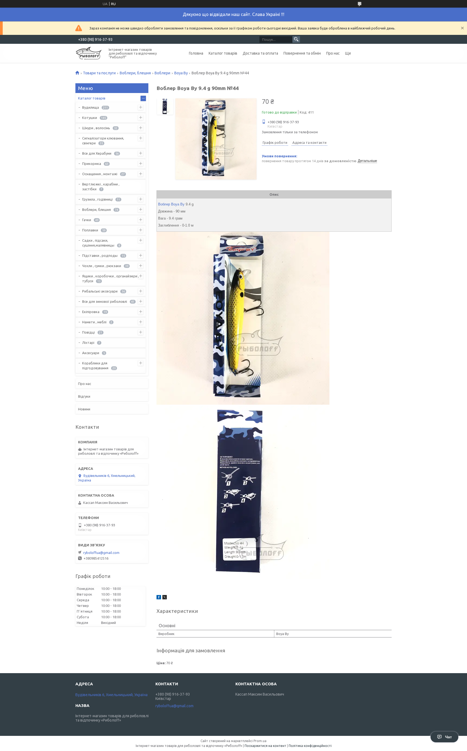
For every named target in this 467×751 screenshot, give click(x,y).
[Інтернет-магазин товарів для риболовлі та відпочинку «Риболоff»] (88, 53)
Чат (448, 737)
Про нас (333, 53)
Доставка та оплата (260, 53)
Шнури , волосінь (96, 128)
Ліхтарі (88, 342)
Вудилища (90, 107)
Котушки (89, 117)
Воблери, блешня (135, 73)
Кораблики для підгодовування (95, 365)
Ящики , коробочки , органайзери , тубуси (110, 278)
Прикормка (91, 163)
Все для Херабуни (96, 153)
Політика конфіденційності (310, 745)
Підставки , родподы (100, 255)
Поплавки (90, 230)
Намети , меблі (94, 322)
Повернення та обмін (302, 53)
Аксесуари (90, 353)
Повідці (88, 332)
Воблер (164, 204)
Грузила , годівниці (97, 199)
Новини (84, 409)
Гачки (86, 220)
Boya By (181, 73)
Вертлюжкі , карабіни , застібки (100, 186)
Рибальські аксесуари (100, 291)
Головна (196, 53)
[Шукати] (296, 39)
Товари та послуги (99, 73)
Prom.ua (259, 741)
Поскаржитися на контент (265, 745)
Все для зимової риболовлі (104, 301)
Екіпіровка (90, 312)
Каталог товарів (223, 53)
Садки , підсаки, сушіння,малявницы (98, 242)
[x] (164, 598)
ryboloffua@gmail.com (101, 552)
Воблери (162, 73)
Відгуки (84, 396)
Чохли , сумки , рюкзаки (101, 266)
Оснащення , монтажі (99, 174)
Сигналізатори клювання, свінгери (103, 140)
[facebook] (158, 598)
